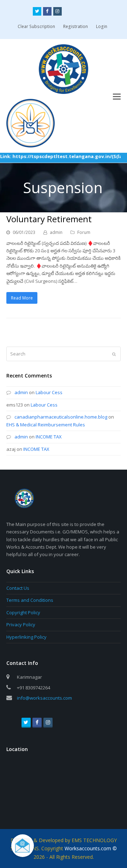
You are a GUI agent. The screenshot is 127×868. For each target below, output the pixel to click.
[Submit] (114, 354)
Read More (22, 298)
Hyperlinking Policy (26, 637)
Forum (83, 232)
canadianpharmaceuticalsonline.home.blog (60, 417)
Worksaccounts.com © (91, 848)
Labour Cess (49, 392)
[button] (117, 96)
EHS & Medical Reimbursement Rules (45, 424)
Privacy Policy (20, 624)
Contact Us (17, 588)
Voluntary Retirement (49, 219)
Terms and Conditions (29, 600)
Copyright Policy (23, 612)
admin (56, 232)
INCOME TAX (49, 436)
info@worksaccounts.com (44, 698)
